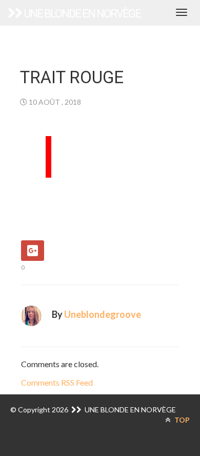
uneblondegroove (102, 314)
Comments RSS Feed (57, 382)
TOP (181, 419)
